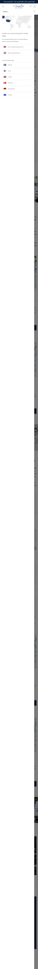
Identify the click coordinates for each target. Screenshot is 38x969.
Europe (10, 95)
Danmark (10, 83)
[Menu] (3, 6)
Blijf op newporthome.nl (14, 53)
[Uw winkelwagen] (34, 6)
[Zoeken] (34, 11)
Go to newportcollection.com (15, 47)
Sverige (10, 65)
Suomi (9, 71)
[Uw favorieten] (30, 6)
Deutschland (11, 89)
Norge (10, 77)
